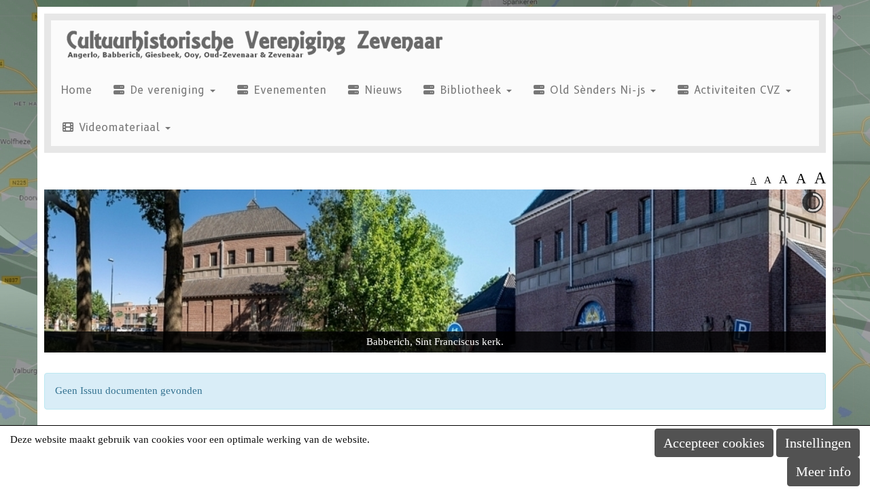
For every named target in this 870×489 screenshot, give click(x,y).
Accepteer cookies (714, 442)
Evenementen (287, 90)
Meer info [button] (823, 471)
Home (76, 90)
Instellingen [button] (818, 442)
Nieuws (381, 90)
